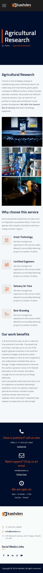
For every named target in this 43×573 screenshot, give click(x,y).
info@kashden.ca (12, 531)
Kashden (21, 568)
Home (7, 45)
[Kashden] (21, 5)
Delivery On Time (22, 286)
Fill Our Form (21, 474)
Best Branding (21, 310)
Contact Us (21, 446)
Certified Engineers (23, 261)
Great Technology (23, 237)
